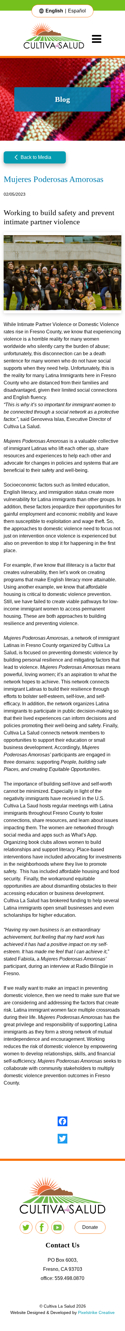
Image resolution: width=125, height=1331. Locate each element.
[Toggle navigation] (97, 39)
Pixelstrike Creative (96, 1312)
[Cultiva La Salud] (58, 39)
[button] (35, 157)
